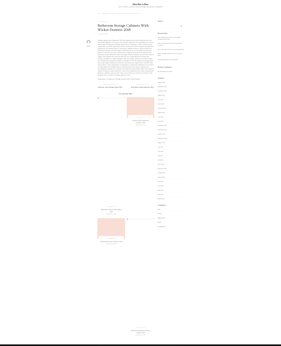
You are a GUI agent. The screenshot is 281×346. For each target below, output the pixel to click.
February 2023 (162, 108)
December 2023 (162, 86)
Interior (160, 213)
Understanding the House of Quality (168, 59)
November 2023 (162, 91)
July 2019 (160, 147)
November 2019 (162, 129)
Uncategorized (102, 21)
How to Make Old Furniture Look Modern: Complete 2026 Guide (169, 38)
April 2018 (160, 194)
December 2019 (162, 125)
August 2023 (161, 95)
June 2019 (160, 151)
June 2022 (161, 121)
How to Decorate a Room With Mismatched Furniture (170, 44)
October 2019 (161, 134)
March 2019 (161, 164)
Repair (159, 222)
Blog (159, 209)
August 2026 (161, 82)
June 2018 (160, 186)
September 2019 (162, 138)
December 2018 (162, 168)
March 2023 (161, 104)
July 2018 (160, 181)
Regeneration (161, 218)
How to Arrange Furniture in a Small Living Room (170, 54)
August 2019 (161, 142)
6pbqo (88, 46)
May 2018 (160, 190)
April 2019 (160, 160)
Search (160, 21)
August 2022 (161, 112)
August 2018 (161, 177)
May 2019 (160, 155)
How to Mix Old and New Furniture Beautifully (171, 49)
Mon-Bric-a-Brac (140, 4)
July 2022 (160, 117)
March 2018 (161, 198)
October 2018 (161, 173)
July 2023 (160, 99)
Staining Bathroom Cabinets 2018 (111, 241)
